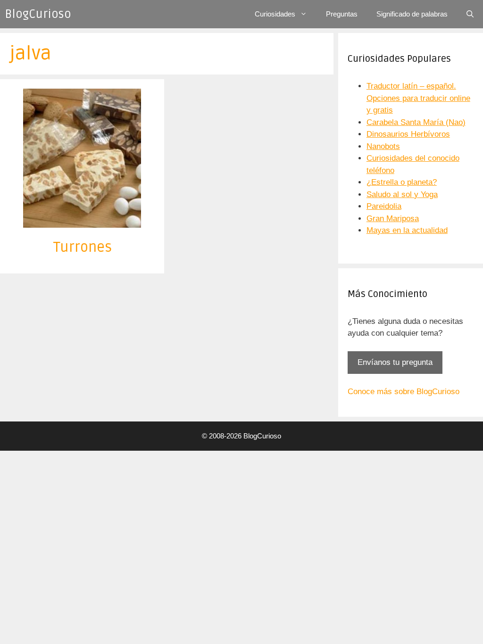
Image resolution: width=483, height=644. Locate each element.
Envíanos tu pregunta (395, 362)
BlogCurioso (38, 14)
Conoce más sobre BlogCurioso (403, 391)
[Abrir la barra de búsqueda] (470, 14)
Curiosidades (275, 14)
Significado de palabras (412, 14)
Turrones (82, 247)
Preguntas (342, 14)
